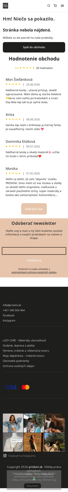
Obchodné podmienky (16, 361)
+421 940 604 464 (14, 310)
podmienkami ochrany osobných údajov (34, 272)
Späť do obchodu (34, 47)
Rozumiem (32, 485)
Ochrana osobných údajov (18, 366)
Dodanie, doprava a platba (19, 345)
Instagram (9, 320)
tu (55, 479)
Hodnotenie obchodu (34, 58)
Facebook (8, 315)
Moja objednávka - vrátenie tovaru (23, 355)
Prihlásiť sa (34, 260)
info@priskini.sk (12, 305)
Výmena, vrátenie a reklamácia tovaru (26, 350)
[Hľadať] (49, 6)
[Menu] (62, 5)
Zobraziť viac (34, 209)
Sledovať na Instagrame (22, 456)
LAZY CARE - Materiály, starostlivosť (24, 340)
